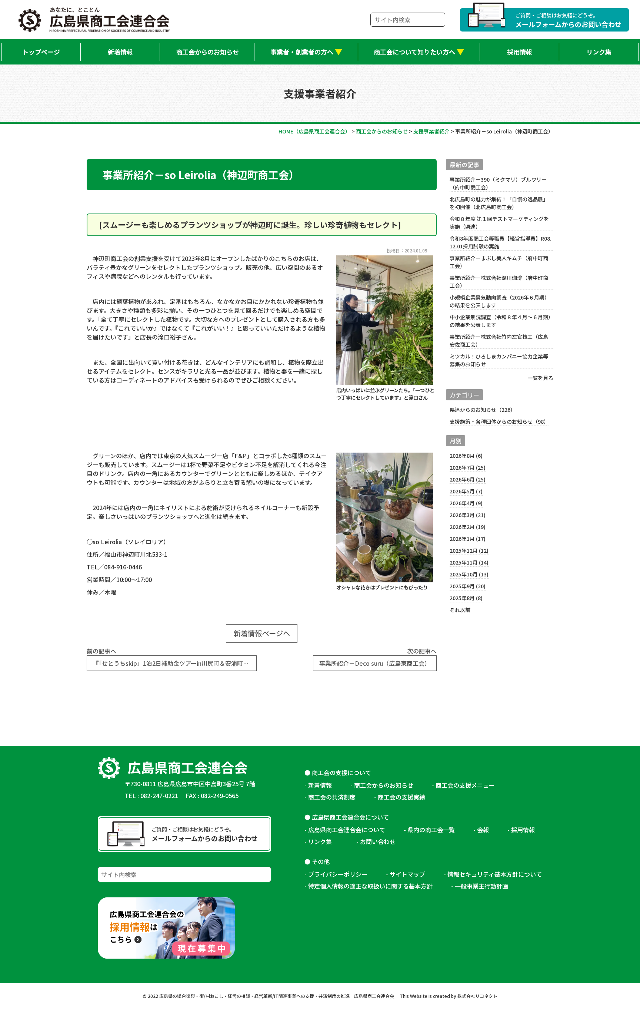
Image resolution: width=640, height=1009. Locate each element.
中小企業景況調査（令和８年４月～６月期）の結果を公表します (500, 320)
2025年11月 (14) (469, 562)
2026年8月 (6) (466, 455)
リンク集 (598, 51)
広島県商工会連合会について (346, 829)
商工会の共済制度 (332, 797)
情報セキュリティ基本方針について (494, 874)
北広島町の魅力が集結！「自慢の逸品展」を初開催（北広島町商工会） (499, 203)
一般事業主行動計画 (481, 885)
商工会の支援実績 (401, 797)
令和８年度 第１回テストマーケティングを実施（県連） (499, 222)
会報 (483, 829)
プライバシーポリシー (337, 874)
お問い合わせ (378, 841)
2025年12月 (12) (469, 550)
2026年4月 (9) (466, 503)
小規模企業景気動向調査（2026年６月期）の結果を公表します (500, 301)
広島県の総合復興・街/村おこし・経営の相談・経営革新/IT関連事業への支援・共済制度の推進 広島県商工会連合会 (276, 996)
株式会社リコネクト (477, 996)
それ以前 (460, 609)
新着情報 (120, 51)
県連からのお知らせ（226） (483, 409)
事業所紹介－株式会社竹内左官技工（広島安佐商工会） (499, 340)
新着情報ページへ (262, 633)
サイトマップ (407, 874)
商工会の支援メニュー (465, 785)
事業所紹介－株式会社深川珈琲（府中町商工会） (499, 281)
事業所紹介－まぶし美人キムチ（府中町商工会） (499, 261)
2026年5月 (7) (466, 491)
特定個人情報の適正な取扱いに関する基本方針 (370, 885)
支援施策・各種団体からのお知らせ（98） (499, 421)
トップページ (41, 51)
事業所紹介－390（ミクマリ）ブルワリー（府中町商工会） (498, 183)
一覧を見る (540, 377)
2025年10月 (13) (469, 574)
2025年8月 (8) (466, 598)
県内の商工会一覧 (431, 829)
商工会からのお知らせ (207, 51)
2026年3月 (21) (468, 515)
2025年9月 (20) (468, 586)
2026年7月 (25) (468, 467)
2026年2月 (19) (468, 526)
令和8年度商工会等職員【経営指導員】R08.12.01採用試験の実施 (500, 242)
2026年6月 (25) (468, 479)
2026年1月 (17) (468, 538)
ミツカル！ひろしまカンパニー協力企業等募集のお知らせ (499, 360)
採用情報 (519, 51)
